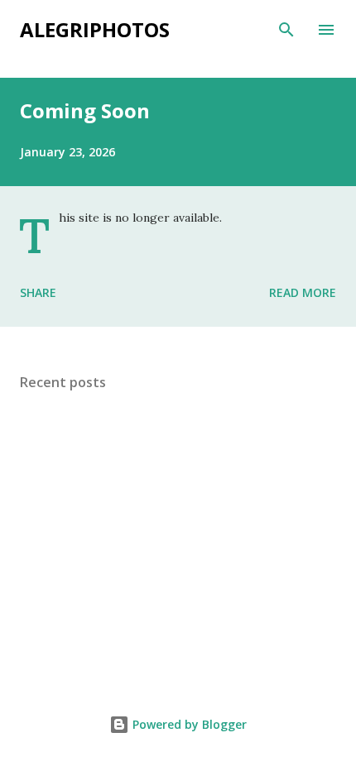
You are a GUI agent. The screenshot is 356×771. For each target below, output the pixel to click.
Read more (302, 292)
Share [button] (38, 292)
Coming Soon (85, 110)
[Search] (286, 30)
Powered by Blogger (188, 724)
